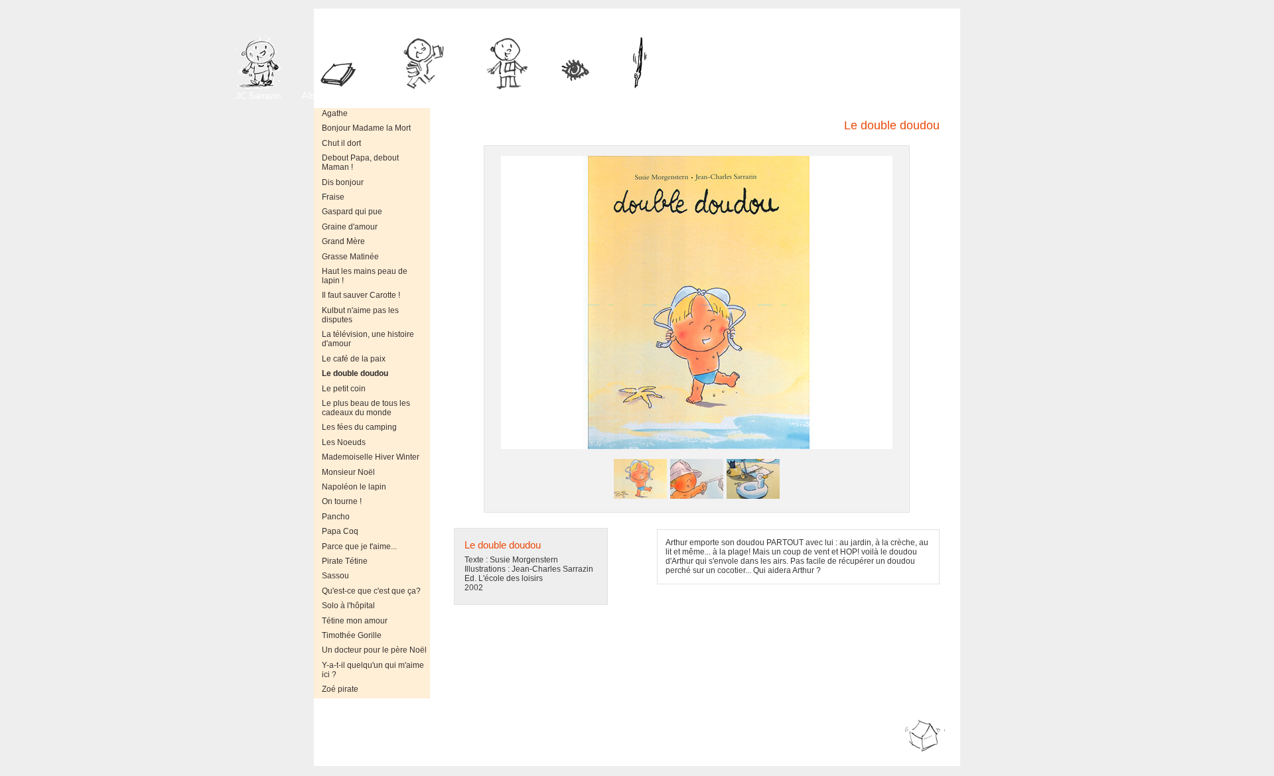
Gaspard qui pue (352, 211)
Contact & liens (657, 96)
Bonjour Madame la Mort (366, 128)
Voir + (582, 96)
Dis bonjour (343, 182)
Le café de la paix (354, 358)
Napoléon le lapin (354, 486)
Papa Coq (340, 531)
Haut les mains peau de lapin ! (364, 276)
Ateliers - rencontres (510, 96)
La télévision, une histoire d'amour (368, 339)
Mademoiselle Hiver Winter (370, 457)
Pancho (336, 516)
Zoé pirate (340, 689)
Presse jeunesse (427, 96)
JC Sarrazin (258, 96)
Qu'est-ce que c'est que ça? (371, 591)
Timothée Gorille (352, 635)
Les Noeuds (344, 442)
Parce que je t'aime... (359, 546)
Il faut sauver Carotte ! (361, 295)
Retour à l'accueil (923, 757)
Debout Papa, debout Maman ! (360, 162)
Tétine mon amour (355, 620)
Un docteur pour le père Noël (374, 650)
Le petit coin (344, 388)
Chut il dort (341, 143)
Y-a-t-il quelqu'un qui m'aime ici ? (373, 670)
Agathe (335, 113)
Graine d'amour (350, 226)
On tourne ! (342, 501)
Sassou (335, 575)
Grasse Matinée (350, 256)
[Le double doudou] (640, 497)
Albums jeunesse (335, 96)
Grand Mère (343, 241)
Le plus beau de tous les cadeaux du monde (366, 408)
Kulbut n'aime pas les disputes (360, 315)
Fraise (333, 197)
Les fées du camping (359, 427)
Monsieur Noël (348, 472)
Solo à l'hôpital (348, 605)
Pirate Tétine (345, 561)
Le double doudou (355, 373)
